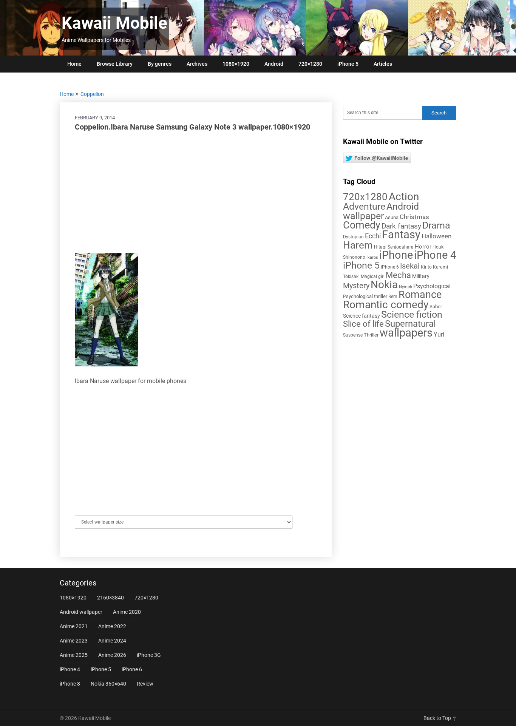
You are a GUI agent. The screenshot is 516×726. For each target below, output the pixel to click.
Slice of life (363, 324)
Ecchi (373, 236)
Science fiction (411, 314)
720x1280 (365, 196)
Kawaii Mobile (114, 23)
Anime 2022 (112, 626)
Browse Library (115, 64)
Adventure (364, 206)
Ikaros (372, 257)
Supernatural (410, 323)
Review (145, 684)
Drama (436, 225)
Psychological (432, 286)
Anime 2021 (74, 626)
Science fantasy (361, 316)
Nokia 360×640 (108, 684)
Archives (197, 64)
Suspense (353, 335)
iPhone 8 (70, 684)
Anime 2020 (127, 612)
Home (74, 64)
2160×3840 (110, 598)
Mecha (398, 275)
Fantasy (401, 234)
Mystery (356, 285)
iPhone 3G (149, 655)
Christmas (414, 217)
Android (273, 64)
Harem (358, 245)
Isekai (410, 265)
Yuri (439, 334)
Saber (435, 306)
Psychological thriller (365, 296)
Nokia (384, 284)
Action (404, 196)
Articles (383, 64)
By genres (159, 64)
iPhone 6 (390, 267)
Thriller (371, 335)
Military (420, 276)
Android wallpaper (381, 211)
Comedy (361, 225)
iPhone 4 (435, 255)
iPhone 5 (347, 64)
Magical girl (373, 276)
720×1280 (310, 64)
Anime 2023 (74, 641)
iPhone (396, 255)
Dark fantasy (401, 226)
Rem (392, 296)
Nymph (405, 286)
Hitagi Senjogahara (394, 247)
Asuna (392, 217)
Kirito (426, 267)
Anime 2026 (112, 655)
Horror (423, 246)
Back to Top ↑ (439, 718)
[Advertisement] (196, 193)
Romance (420, 295)
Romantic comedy (385, 304)
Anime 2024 (112, 641)
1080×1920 (235, 64)
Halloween (436, 236)
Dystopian (353, 236)
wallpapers (406, 332)
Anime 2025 (74, 655)
